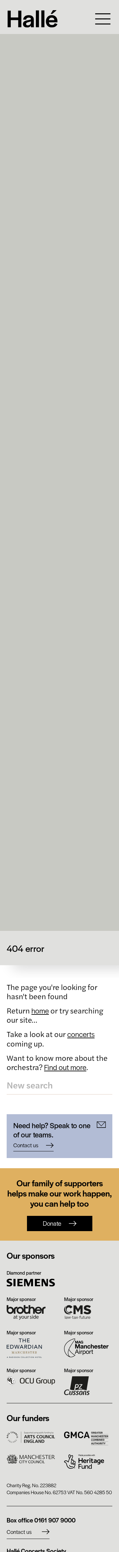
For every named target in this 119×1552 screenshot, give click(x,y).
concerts (81, 1034)
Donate (52, 1223)
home (40, 1011)
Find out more (65, 1067)
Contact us (19, 1531)
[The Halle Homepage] (46, 19)
